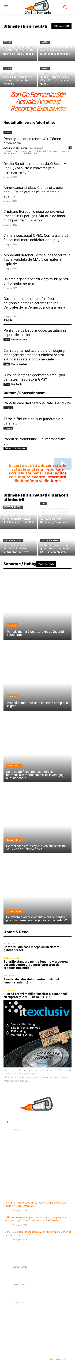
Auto (44, 504)
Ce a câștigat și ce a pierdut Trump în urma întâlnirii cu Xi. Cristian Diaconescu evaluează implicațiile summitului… (36, 1294)
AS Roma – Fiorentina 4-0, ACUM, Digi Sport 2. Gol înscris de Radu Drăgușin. (35, 1204)
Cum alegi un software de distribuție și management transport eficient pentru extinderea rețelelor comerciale (34, 354)
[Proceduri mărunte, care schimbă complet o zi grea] (37, 677)
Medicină (12, 625)
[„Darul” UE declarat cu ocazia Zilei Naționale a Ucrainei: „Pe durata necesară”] (18, 74)
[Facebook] (7, 1122)
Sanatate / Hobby (14, 766)
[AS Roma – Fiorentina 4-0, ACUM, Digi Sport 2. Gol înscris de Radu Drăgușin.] (18, 48)
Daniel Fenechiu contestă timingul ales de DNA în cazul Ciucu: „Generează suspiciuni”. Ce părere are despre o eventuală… (34, 1277)
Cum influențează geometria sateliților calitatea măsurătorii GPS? (34, 377)
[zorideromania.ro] (37, 7)
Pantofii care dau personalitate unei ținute (37, 403)
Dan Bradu (16, 384)
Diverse (7, 42)
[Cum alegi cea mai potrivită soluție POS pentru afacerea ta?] (18, 542)
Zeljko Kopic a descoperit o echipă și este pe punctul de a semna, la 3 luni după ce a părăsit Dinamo (36, 1218)
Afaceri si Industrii (12, 507)
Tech (7, 339)
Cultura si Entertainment (15, 448)
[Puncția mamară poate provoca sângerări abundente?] (37, 606)
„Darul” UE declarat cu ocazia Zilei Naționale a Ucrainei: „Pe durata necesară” (37, 1233)
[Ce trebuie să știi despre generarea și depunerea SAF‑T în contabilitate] (56, 542)
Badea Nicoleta (19, 339)
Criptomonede (60, 1077)
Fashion (8, 408)
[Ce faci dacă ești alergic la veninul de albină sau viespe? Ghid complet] (37, 819)
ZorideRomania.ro (59, 1359)
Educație (8, 428)
